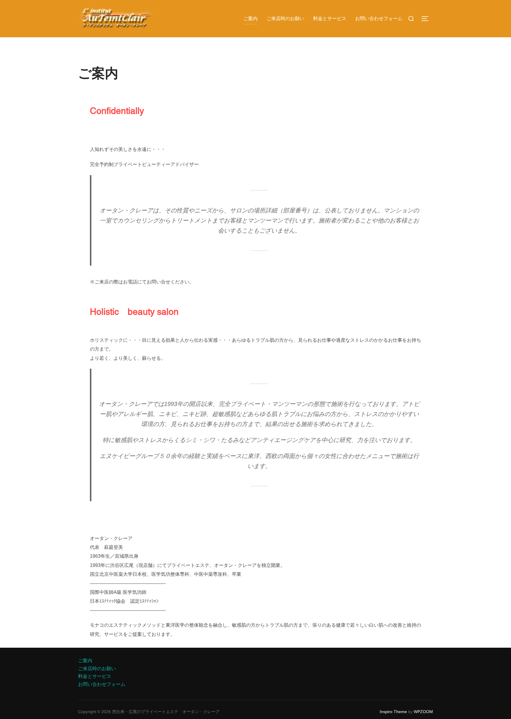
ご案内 (250, 18)
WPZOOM (423, 711)
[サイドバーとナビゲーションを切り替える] (427, 18)
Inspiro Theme (393, 711)
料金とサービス (329, 18)
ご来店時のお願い (285, 18)
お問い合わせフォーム (378, 18)
